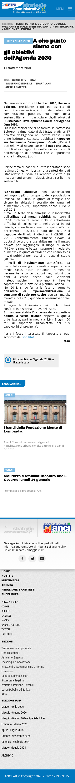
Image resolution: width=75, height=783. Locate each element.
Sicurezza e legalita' (12, 680)
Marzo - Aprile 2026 (12, 706)
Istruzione (7, 671)
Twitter (5, 629)
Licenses (6, 616)
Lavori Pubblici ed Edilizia (16, 689)
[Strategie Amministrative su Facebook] (22, 558)
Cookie (5, 606)
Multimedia (10, 580)
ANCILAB (11, 776)
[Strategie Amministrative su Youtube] (42, 558)
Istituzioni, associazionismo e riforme (22, 666)
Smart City (19, 80)
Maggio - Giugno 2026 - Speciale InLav (23, 718)
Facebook (6, 634)
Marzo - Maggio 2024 (13, 747)
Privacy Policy (10, 602)
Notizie (7, 576)
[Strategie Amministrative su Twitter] (32, 558)
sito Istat (28, 337)
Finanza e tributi (10, 653)
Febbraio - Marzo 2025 (14, 724)
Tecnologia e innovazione (16, 662)
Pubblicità (10, 594)
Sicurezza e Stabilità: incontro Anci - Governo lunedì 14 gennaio (35, 477)
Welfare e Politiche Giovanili (17, 685)
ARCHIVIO (7, 755)
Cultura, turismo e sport (14, 675)
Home (5, 571)
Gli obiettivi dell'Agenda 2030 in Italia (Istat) (33, 360)
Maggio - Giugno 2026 (14, 712)
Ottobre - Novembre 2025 (15, 736)
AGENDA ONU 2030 (15, 87)
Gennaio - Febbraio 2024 (15, 741)
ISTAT (33, 80)
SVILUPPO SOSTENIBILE (18, 83)
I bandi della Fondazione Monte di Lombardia (33, 429)
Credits (5, 611)
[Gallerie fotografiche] (52, 558)
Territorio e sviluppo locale (16, 648)
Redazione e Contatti (18, 589)
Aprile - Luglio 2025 (12, 730)
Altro (4, 694)
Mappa (5, 620)
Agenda (7, 585)
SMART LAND (43, 83)
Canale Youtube (10, 625)
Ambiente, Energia (12, 657)
